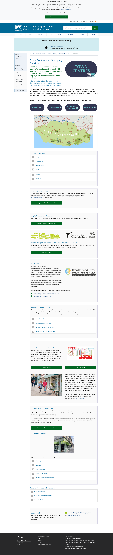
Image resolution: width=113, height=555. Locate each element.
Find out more (46, 252)
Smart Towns (47, 367)
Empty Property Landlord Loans (46, 331)
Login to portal (73, 21)
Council (93, 34)
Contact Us (83, 21)
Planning (38, 461)
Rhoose (38, 175)
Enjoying (81, 34)
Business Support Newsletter (43, 496)
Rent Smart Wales (41, 319)
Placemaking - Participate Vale (42, 296)
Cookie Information (65, 10)
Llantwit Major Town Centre (20, 80)
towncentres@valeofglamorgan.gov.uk (79, 513)
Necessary (51, 13)
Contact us (20, 543)
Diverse (40, 541)
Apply (30, 34)
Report (20, 34)
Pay (51, 34)
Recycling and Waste (42, 473)
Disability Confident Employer (74, 539)
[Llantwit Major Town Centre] (72, 107)
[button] (55, 444)
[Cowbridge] (54, 107)
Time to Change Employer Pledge (75, 549)
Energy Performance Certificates (45, 327)
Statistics (62, 13)
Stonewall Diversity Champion (74, 547)
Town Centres (20, 90)
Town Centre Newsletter (42, 500)
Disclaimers (20, 545)
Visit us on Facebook (74, 515)
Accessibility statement (24, 541)
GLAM (39, 543)
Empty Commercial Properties (46, 224)
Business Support (20, 69)
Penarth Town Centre (20, 86)
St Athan (38, 179)
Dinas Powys (40, 161)
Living (60, 34)
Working (70, 34)
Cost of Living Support (57, 46)
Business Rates (40, 469)
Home (17, 62)
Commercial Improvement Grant (46, 428)
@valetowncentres (36, 198)
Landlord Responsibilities (43, 323)
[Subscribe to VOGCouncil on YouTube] (22, 537)
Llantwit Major (40, 165)
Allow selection (62, 17)
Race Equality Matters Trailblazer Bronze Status (79, 541)
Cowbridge (19, 76)
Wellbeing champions (44, 545)
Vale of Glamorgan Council (18, 56)
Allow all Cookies (51, 17)
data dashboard (80, 398)
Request (41, 34)
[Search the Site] (95, 28)
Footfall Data (81, 367)
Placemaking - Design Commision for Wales (46, 294)
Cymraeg (92, 21)
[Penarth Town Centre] (90, 107)
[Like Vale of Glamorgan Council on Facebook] (18, 537)
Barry (17, 72)
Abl (39, 539)
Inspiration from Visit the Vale (47, 203)
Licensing (38, 465)
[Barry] (37, 107)
